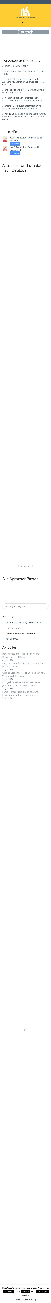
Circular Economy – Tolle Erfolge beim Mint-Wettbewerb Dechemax (24, 674)
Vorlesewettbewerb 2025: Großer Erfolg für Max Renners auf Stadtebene (16, 397)
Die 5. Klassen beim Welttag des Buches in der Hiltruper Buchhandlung (16, 336)
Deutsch (17, 196)
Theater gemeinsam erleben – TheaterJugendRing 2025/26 (13, 271)
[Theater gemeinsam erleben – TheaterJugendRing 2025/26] (17, 250)
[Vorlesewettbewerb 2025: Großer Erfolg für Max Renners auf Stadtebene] (17, 378)
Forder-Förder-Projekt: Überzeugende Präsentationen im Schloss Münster (20, 693)
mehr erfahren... (10, 232)
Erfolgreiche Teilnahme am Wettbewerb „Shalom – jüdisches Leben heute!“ (22, 684)
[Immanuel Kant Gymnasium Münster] (25, 12)
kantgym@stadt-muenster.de (20, 633)
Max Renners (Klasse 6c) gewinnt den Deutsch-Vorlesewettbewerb (15, 458)
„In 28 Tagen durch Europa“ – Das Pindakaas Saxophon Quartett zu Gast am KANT (16, 520)
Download (15, 144)
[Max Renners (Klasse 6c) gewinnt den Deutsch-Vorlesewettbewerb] (17, 438)
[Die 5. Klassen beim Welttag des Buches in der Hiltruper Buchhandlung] (17, 317)
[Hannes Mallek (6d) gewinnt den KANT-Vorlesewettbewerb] (17, 184)
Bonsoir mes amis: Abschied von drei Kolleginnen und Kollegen (21, 655)
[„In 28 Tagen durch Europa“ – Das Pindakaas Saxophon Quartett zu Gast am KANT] (17, 499)
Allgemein (7, 196)
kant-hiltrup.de (13, 628)
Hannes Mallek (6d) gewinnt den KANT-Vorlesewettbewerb (13, 203)
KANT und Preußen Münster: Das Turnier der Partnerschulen (24, 665)
